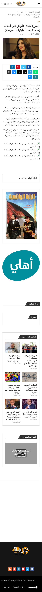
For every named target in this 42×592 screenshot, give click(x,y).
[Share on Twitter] (23, 67)
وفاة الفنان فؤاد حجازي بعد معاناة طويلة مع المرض (14, 358)
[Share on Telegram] (30, 72)
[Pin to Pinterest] (18, 67)
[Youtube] (2, 4)
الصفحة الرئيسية (34, 12)
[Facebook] (11, 4)
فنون (21, 12)
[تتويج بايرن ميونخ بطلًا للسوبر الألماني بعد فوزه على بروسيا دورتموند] (12, 377)
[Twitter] (8, 4)
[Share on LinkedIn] (12, 67)
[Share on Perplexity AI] (35, 77)
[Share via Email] (30, 77)
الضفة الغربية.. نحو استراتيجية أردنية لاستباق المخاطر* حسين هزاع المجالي (12, 415)
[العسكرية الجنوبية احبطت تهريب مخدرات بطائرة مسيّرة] (29, 377)
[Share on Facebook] (28, 67)
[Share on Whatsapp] (35, 72)
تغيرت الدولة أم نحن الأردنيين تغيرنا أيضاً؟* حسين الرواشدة (29, 414)
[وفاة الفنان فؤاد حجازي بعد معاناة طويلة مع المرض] (12, 347)
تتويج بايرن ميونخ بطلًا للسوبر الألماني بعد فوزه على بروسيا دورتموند (12, 388)
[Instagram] (5, 4)
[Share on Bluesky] (14, 72)
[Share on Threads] (19, 72)
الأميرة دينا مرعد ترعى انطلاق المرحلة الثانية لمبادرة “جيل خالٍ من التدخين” (30, 361)
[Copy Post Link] (25, 72)
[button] (7, 453)
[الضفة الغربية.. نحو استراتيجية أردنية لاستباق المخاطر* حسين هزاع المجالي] (12, 404)
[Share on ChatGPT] (9, 72)
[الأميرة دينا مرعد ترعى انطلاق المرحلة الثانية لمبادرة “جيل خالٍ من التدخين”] (29, 347)
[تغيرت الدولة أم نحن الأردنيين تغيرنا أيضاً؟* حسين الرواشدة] (29, 404)
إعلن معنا (7, 587)
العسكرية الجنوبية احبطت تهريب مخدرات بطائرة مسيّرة (30, 388)
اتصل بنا (16, 587)
